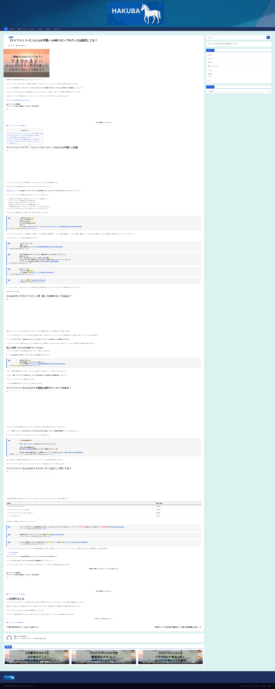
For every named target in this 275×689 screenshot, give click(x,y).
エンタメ (33, 29)
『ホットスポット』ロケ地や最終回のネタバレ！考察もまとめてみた (99, 662)
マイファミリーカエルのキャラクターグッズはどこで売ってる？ (23, 141)
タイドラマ (210, 58)
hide (28, 130)
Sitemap (40, 29)
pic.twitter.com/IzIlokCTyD (56, 534)
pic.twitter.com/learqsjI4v (117, 527)
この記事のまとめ (12, 143)
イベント (210, 76)
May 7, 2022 (25, 248)
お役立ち (210, 73)
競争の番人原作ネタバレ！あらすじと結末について (24, 627)
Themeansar (30, 686)
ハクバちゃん (21, 636)
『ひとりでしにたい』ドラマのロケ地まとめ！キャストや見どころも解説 (167, 662)
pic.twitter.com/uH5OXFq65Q (73, 226)
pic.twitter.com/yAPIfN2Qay (80, 542)
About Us (57, 29)
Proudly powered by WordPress (11, 686)
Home (242, 686)
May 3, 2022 (50, 454)
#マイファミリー (44, 226)
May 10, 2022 (42, 528)
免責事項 (269, 686)
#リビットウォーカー (54, 226)
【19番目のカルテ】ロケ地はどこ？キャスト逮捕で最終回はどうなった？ (34, 662)
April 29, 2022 (30, 274)
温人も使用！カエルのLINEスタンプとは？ (20, 137)
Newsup (24, 686)
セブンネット (12, 554)
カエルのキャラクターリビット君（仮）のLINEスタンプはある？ (23, 135)
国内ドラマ (12, 29)
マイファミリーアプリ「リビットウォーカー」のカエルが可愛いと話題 (25, 133)
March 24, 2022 (40, 282)
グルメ (209, 80)
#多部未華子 (45, 246)
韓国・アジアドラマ (23, 29)
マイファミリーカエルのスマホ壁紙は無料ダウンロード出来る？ (23, 139)
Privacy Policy (263, 686)
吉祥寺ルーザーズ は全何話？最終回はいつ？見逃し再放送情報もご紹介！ (177, 627)
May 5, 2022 (37, 365)
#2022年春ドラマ (22, 45)
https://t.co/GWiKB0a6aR (55, 246)
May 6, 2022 (47, 536)
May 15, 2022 (32, 228)
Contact (48, 29)
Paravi (28, 106)
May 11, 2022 (28, 263)
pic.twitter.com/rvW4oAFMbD (50, 261)
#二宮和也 (62, 226)
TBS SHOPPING (13, 552)
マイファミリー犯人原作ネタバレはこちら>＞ (18, 100)
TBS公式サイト (10, 190)
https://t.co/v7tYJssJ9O (38, 280)
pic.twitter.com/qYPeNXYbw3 (56, 363)
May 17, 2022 (40, 544)
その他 (209, 55)
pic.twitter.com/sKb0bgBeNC (74, 452)
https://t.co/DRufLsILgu (47, 272)
